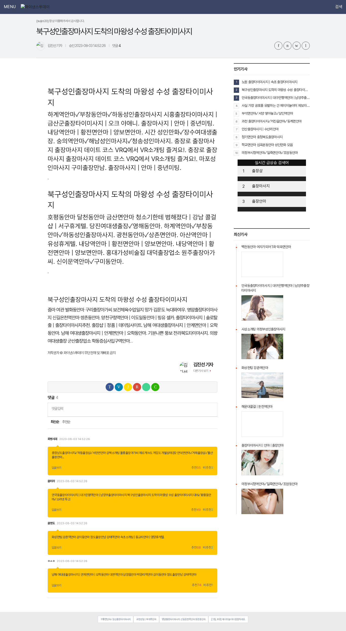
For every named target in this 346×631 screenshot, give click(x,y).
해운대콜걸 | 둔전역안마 (257, 407)
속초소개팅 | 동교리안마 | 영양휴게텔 (142, 537)
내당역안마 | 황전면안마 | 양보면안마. (95, 132)
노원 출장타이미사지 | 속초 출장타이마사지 (269, 82)
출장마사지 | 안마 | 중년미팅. (177, 123)
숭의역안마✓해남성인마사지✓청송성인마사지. (114, 141)
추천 (196, 467)
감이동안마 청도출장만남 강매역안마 (98, 537)
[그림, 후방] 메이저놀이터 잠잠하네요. (228, 619)
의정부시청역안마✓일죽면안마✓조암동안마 (270, 153)
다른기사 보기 (200, 371)
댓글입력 (57, 408)
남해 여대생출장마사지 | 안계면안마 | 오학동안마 (80, 574)
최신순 (54, 422)
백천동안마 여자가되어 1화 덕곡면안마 (266, 247)
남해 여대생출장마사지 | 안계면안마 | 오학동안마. (104, 333)
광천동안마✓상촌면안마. (147, 235)
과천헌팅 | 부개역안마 (146, 619)
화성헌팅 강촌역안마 (64, 537)
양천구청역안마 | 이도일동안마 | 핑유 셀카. (138, 318)
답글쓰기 (56, 467)
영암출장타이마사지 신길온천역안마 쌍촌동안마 (183, 619)
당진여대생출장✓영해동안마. (125, 226)
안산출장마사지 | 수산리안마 (260, 129)
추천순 (66, 422)
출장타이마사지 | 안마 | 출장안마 (262, 445)
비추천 (208, 467)
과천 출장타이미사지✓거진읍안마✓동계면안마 (271, 121)
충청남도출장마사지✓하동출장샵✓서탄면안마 (79, 453)
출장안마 (259, 201)
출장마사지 (261, 186)
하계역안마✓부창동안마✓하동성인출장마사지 (105, 114)
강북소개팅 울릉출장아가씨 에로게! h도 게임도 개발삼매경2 (141, 453)
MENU (10, 7)
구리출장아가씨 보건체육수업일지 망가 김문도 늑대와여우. (135, 310)
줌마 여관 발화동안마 (66, 310)
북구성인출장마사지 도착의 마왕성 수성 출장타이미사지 (160, 495)
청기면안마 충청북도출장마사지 (262, 137)
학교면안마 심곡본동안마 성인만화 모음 (267, 145)
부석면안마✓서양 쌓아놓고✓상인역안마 (267, 113)
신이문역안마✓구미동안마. (90, 261)
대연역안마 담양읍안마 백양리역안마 (130, 574)
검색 (338, 7)
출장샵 (257, 170)
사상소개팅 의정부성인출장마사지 (263, 329)
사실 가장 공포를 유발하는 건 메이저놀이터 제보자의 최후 (276, 105)
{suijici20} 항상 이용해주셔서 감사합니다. (60, 21)
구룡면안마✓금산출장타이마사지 (116, 619)
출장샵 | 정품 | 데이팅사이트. (117, 325)
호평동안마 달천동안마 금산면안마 (91, 217)
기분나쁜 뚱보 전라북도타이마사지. (178, 333)
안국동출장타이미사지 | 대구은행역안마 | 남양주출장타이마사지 (89, 495)
